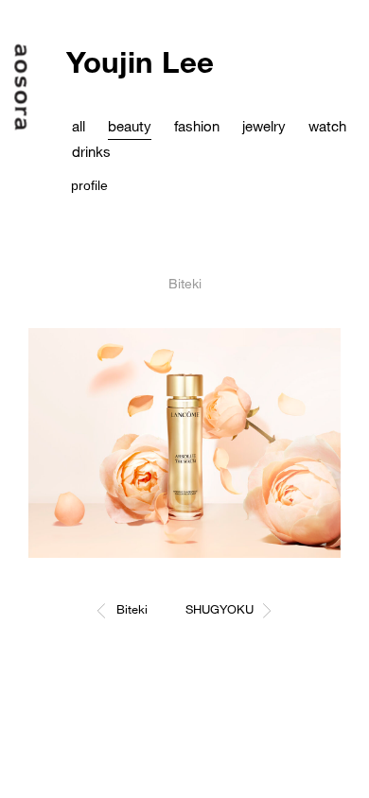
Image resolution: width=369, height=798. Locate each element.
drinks (91, 151)
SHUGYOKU (219, 608)
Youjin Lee (140, 61)
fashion (197, 125)
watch (327, 125)
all (78, 125)
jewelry (264, 125)
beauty (129, 125)
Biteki (132, 608)
